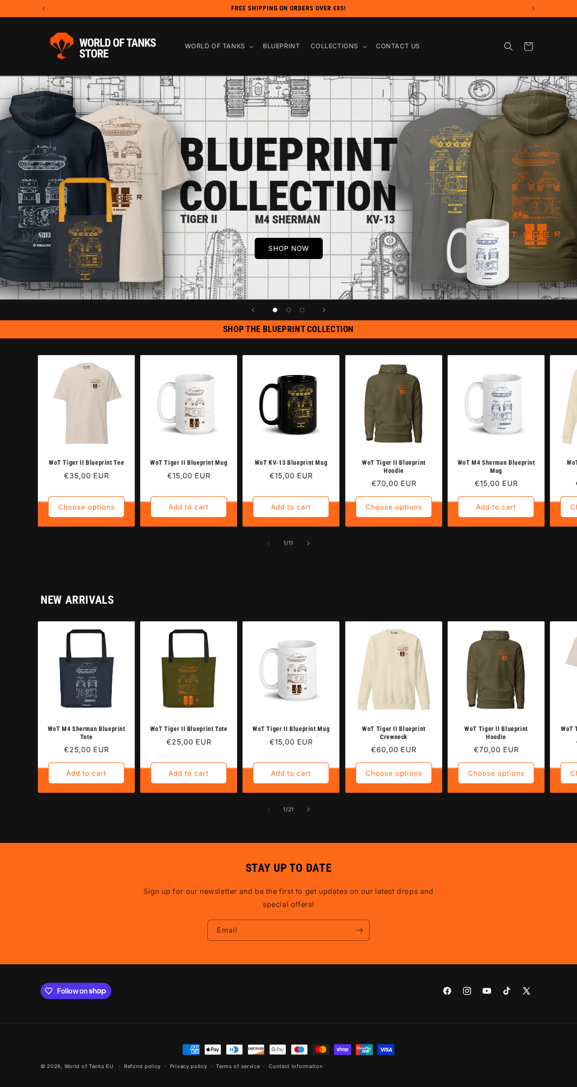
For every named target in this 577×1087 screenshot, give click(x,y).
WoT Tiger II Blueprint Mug (188, 462)
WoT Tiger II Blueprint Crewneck (394, 732)
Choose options (86, 507)
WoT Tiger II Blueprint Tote (189, 728)
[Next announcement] (533, 8)
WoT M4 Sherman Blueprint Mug (496, 466)
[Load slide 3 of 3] (302, 310)
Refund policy (142, 1066)
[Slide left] (269, 543)
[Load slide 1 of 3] (275, 310)
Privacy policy (188, 1066)
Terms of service (238, 1066)
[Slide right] (308, 543)
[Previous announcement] (44, 8)
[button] (218, 46)
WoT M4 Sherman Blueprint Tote (86, 732)
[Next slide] (324, 310)
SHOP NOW (288, 248)
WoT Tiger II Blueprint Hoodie (394, 466)
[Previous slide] (253, 310)
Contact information (296, 1066)
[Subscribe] (359, 930)
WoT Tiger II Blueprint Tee (86, 462)
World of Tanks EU (89, 1066)
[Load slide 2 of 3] (288, 310)
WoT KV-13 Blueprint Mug (291, 462)
